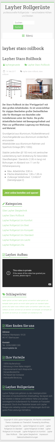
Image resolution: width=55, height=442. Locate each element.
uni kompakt (36, 310)
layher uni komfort (31, 307)
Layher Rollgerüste (27, 7)
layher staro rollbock (30, 71)
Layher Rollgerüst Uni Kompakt (17, 230)
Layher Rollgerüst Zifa (13, 244)
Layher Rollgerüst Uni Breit (15, 225)
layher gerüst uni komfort (27, 300)
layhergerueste (12, 64)
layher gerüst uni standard (35, 303)
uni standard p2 (33, 313)
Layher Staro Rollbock (21, 58)
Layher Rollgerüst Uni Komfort (17, 220)
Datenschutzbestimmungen (27, 437)
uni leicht (5, 313)
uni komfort (27, 310)
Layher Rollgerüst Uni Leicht (16, 240)
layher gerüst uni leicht (17, 303)
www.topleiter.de (9, 348)
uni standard (23, 313)
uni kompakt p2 (46, 310)
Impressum (43, 434)
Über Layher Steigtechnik (14, 210)
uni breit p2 (19, 310)
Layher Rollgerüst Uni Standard (17, 235)
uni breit (11, 310)
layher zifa (42, 307)
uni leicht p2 (13, 313)
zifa (40, 313)
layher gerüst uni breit (10, 300)
